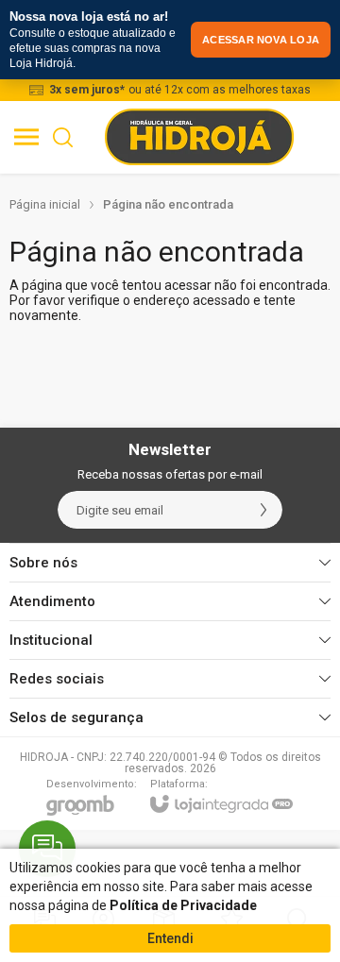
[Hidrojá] (199, 137)
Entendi (170, 938)
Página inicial (44, 204)
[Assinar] (263, 510)
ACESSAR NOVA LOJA (260, 39)
